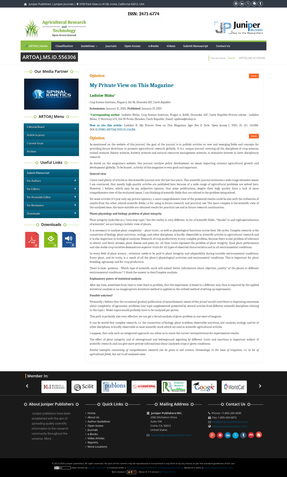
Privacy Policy (168, 471)
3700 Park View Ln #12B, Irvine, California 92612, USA (111, 4)
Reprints (93, 442)
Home (231, 58)
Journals (110, 46)
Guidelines (90, 46)
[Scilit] (84, 386)
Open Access (132, 46)
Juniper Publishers (40, 4)
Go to (254, 76)
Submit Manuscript (195, 46)
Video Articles (96, 438)
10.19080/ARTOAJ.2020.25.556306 (115, 129)
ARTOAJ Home (37, 46)
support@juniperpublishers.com (171, 435)
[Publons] (114, 386)
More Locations (97, 446)
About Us (93, 417)
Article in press (36, 135)
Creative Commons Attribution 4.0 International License (155, 467)
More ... (49, 438)
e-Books (153, 46)
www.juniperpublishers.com (229, 426)
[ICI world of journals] (54, 386)
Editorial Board (35, 127)
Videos (171, 46)
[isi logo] (144, 386)
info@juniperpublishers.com (230, 422)
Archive (31, 151)
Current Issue (35, 143)
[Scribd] (234, 386)
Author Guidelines (99, 421)
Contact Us (223, 46)
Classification (64, 46)
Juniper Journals (64, 4)
